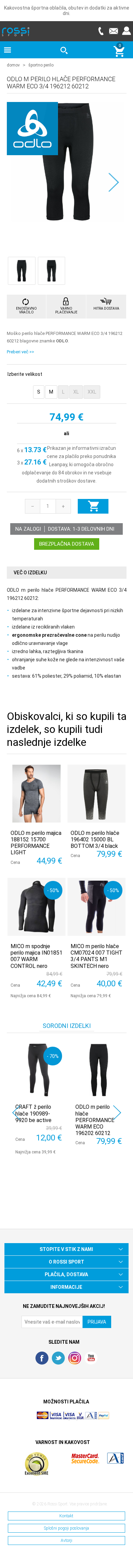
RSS (74, 1358)
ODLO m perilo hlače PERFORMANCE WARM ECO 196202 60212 (94, 1120)
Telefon (100, 31)
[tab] (67, 572)
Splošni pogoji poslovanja (66, 1528)
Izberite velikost (25, 374)
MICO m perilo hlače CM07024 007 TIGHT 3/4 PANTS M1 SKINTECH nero (96, 956)
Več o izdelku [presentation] (30, 572)
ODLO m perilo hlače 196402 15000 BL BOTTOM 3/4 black (95, 839)
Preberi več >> (20, 351)
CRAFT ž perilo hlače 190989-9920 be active (33, 1113)
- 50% (53, 890)
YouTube (91, 1358)
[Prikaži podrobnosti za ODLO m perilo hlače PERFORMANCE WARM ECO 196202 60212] (98, 1070)
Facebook (41, 1358)
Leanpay (58, 464)
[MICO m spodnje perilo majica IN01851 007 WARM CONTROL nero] (36, 907)
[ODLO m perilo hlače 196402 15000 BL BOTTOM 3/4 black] (96, 793)
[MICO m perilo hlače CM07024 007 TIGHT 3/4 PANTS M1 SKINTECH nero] (96, 907)
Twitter (58, 1358)
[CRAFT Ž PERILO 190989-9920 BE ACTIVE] (38, 1070)
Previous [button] (16, 1112)
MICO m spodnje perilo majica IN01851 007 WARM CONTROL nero (36, 956)
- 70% (53, 1056)
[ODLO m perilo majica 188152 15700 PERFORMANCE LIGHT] (36, 793)
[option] (37, 1099)
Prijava (126, 31)
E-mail (113, 31)
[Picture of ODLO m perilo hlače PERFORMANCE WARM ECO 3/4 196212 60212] (67, 161)
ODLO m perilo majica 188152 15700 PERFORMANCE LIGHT (36, 843)
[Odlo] (32, 151)
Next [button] (117, 1112)
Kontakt (66, 1516)
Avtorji (66, 1540)
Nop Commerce (85, 1418)
